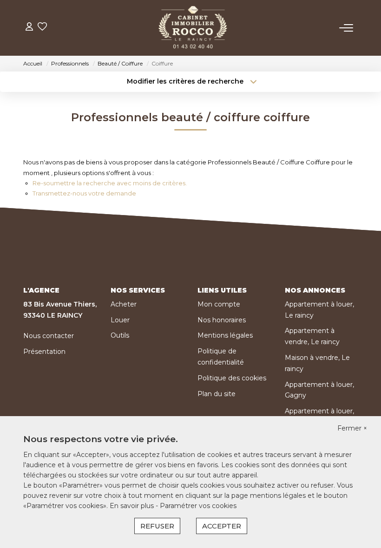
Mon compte (218, 304)
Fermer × (352, 428)
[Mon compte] (29, 27)
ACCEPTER (221, 526)
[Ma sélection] (42, 27)
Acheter (124, 304)
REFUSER (157, 526)
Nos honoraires (221, 320)
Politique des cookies (231, 378)
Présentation (44, 351)
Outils (120, 335)
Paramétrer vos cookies (198, 506)
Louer (120, 320)
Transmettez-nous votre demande (84, 193)
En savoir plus (133, 506)
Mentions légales (225, 335)
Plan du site (216, 394)
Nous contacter (48, 336)
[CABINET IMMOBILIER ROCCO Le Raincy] (193, 28)
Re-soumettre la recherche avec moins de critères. (110, 183)
